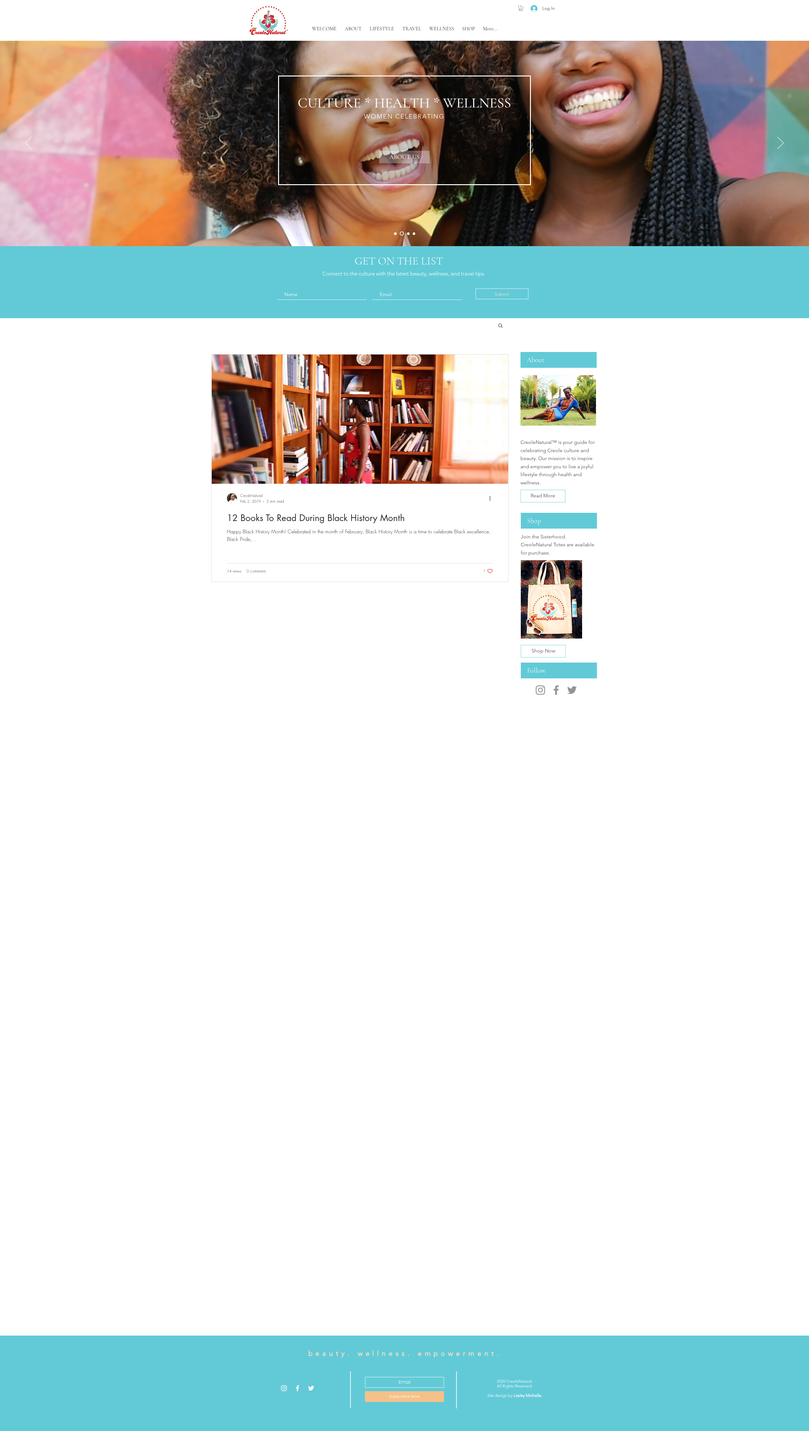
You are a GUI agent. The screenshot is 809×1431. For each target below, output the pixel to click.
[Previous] (28, 143)
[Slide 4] (414, 233)
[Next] (780, 143)
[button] (521, 8)
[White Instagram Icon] (284, 1388)
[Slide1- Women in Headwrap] (395, 233)
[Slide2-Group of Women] (401, 233)
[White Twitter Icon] (311, 1388)
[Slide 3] (407, 234)
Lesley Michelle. (528, 1395)
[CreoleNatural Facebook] (556, 690)
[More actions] (492, 498)
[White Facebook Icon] (297, 1388)
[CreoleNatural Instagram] (540, 690)
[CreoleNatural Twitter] (572, 690)
